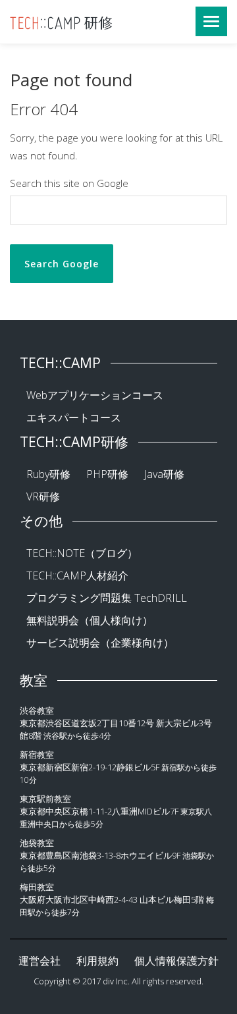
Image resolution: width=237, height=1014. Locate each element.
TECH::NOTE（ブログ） (82, 553)
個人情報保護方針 (176, 960)
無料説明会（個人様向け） (89, 620)
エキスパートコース (73, 417)
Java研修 (164, 474)
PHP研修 (107, 474)
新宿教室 (37, 755)
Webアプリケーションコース (94, 395)
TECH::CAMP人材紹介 (77, 575)
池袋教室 (37, 843)
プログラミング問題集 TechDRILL (106, 598)
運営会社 (39, 960)
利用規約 (97, 960)
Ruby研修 (48, 474)
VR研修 (43, 496)
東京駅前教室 (45, 799)
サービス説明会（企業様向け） (100, 642)
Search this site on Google (69, 183)
